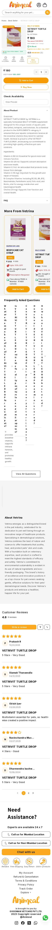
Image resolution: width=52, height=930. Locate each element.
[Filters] (40, 627)
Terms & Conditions (26, 880)
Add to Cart (27, 80)
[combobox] (26, 12)
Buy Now (27, 87)
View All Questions (26, 474)
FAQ (6, 200)
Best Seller (13, 21)
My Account (26, 872)
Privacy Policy (26, 884)
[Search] (4, 12)
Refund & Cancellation (26, 876)
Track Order (26, 888)
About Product (11, 110)
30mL (10, 257)
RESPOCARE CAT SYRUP (15, 251)
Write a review (19, 627)
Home (4, 21)
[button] (45, 5)
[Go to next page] (34, 793)
